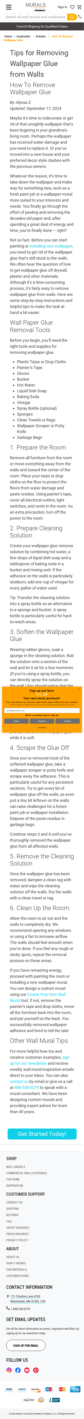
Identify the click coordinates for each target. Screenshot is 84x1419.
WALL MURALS (15, 1167)
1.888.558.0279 (20, 1309)
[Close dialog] (79, 689)
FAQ (9, 1221)
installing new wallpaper (51, 246)
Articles (41, 36)
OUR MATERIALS (16, 1269)
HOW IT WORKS (16, 1263)
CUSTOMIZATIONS (17, 1276)
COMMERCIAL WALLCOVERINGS (26, 1173)
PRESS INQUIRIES (17, 1234)
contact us (19, 1081)
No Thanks (42, 727)
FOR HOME (13, 1179)
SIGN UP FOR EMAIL (26, 1345)
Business (42, 721)
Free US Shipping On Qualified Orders (42, 26)
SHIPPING (12, 1208)
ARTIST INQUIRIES (17, 1227)
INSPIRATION (14, 1185)
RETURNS (12, 1215)
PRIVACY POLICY (17, 1240)
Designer (67, 721)
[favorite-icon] (72, 7)
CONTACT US (14, 1202)
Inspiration (23, 36)
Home (8, 36)
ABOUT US (12, 1257)
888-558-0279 (26, 1087)
